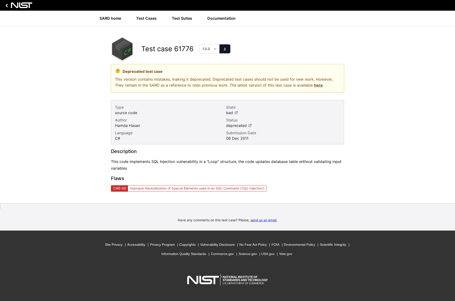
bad (229, 112)
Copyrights (187, 244)
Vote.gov (285, 254)
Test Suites (182, 18)
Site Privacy (114, 244)
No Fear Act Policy (253, 244)
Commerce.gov (222, 254)
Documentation (221, 18)
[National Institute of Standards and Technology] (18, 6)
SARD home (110, 18)
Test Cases (146, 18)
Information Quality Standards (183, 254)
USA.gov (267, 254)
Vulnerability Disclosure (217, 244)
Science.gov (248, 254)
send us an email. (263, 220)
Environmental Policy (299, 244)
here (318, 85)
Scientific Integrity (333, 244)
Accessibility (136, 244)
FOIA (275, 244)
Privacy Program (162, 244)
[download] (224, 48)
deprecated (236, 125)
